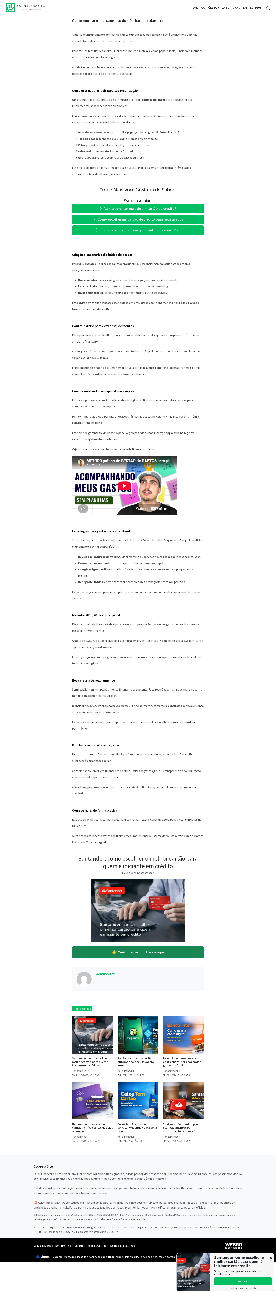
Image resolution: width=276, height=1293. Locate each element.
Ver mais (243, 1281)
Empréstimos (252, 7)
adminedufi (105, 973)
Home (194, 7)
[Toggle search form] (268, 7)
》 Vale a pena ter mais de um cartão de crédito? (138, 208)
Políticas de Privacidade (121, 1245)
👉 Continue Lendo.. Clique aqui (138, 952)
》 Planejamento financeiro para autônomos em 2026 (138, 230)
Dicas (236, 7)
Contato (78, 1245)
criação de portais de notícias (171, 1256)
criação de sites (143, 1256)
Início (70, 1245)
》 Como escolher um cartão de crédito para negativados (138, 219)
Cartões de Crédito (215, 7)
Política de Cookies (95, 1245)
